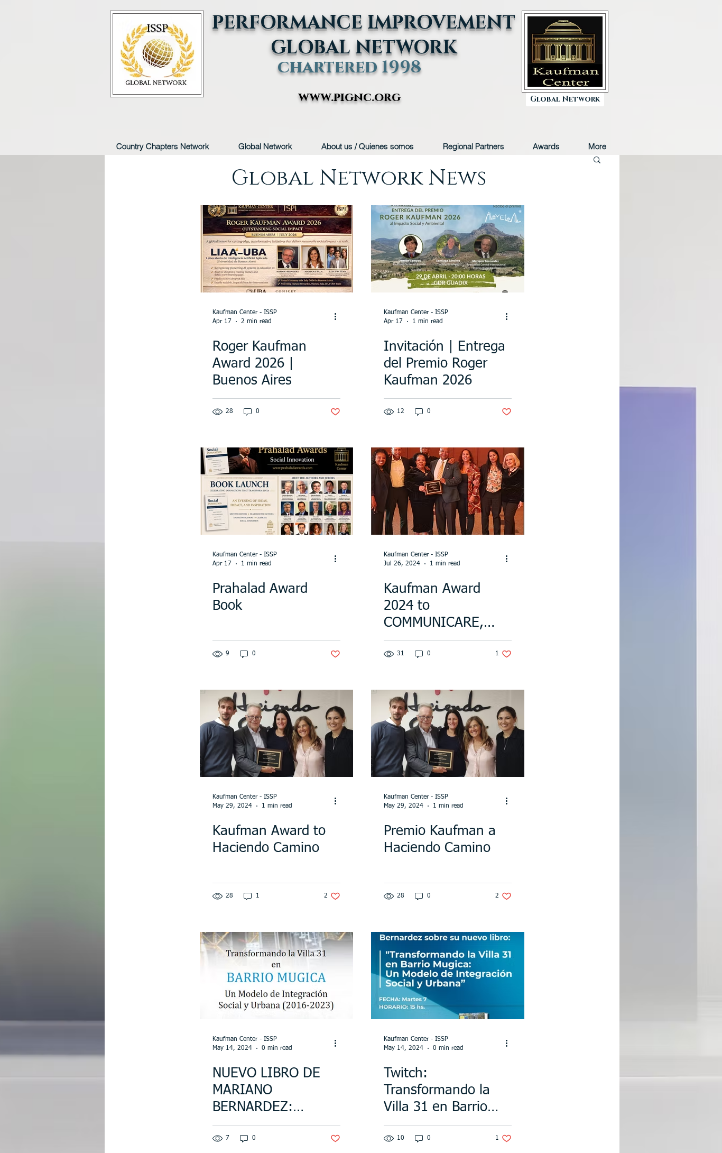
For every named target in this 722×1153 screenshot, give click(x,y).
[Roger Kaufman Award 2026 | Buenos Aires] (276, 248)
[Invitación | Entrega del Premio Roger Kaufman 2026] (447, 248)
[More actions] (338, 316)
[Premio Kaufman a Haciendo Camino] (447, 733)
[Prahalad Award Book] (276, 491)
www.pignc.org (349, 97)
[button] (597, 160)
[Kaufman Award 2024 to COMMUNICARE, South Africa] (447, 491)
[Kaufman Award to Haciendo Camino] (276, 733)
